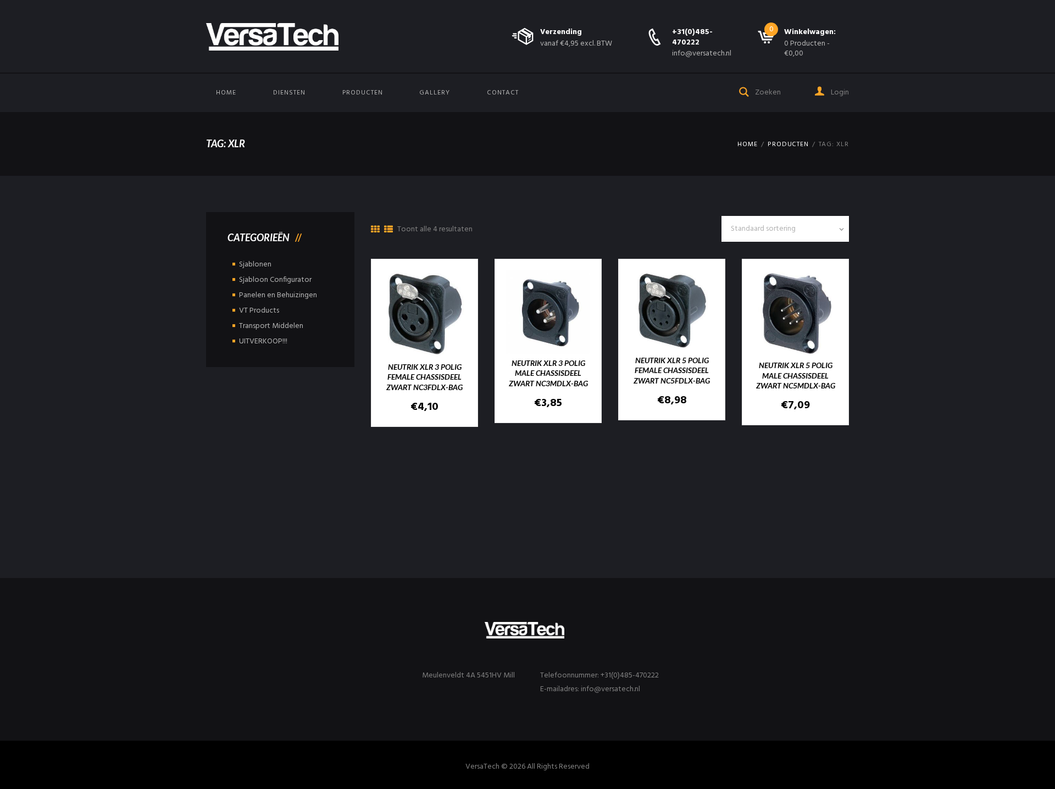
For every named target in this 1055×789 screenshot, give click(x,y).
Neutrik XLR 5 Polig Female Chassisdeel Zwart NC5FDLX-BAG (672, 370)
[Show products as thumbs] (375, 230)
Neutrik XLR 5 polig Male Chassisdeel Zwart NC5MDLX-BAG (795, 375)
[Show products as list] (388, 230)
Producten (362, 92)
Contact (503, 92)
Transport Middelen (271, 326)
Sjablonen (255, 264)
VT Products (259, 310)
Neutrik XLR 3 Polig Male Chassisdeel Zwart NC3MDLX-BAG (548, 372)
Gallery (434, 92)
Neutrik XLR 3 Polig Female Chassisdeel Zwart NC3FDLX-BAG (424, 376)
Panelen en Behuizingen (278, 295)
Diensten (289, 92)
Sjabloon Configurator (275, 280)
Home (226, 92)
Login (839, 92)
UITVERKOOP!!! (263, 341)
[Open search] (744, 91)
